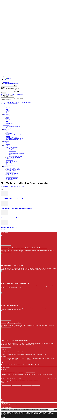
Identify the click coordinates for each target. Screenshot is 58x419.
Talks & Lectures (13, 154)
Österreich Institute (10, 165)
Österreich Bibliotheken (11, 163)
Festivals (8, 119)
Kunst (7, 118)
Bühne (7, 117)
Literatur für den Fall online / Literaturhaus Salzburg (16, 208)
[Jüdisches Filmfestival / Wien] (4, 224)
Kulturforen (8, 162)
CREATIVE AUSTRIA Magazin (13, 139)
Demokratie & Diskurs (11, 170)
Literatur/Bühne (9, 133)
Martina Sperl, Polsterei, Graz (9, 305)
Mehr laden (3, 230)
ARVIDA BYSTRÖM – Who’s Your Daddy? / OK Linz (17, 199)
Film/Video (11, 148)
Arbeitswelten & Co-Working (12, 168)
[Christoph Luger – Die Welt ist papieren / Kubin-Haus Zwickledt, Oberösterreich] (6, 245)
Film (7, 121)
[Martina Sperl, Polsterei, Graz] (6, 302)
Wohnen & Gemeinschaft (12, 178)
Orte (4, 106)
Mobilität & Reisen (10, 174)
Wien (7, 111)
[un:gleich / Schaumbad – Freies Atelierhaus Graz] (6, 280)
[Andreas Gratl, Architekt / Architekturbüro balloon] (6, 337)
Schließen (3, 417)
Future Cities (9, 123)
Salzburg (8, 110)
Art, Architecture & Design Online (14, 134)
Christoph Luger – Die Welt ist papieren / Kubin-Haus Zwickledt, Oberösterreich (24, 248)
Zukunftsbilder (9, 179)
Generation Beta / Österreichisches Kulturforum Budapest (17, 217)
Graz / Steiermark (10, 107)
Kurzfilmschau (9, 160)
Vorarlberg (8, 112)
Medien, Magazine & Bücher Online (14, 138)
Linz (7, 109)
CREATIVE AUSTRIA (6, 347)
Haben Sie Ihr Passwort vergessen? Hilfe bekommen (12, 94)
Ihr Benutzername (18, 89)
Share (2, 362)
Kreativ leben (5, 166)
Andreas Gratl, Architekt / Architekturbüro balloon (15, 340)
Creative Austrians (6, 141)
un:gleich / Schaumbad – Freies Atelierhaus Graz (15, 283)
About (4, 79)
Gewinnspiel (6, 82)
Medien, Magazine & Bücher (15, 156)
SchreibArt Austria (10, 158)
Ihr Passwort (16, 91)
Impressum (5, 403)
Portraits (8, 142)
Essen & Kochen (10, 172)
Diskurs (8, 144)
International (5, 145)
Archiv (5, 80)
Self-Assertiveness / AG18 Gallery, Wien (12, 265)
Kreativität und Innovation (12, 173)
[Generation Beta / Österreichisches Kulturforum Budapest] (4, 215)
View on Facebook (5, 361)
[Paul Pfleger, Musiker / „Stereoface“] (6, 320)
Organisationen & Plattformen (13, 126)
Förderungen (9, 127)
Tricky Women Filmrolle (11, 161)
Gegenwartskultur (6, 114)
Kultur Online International (12, 147)
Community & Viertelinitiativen (13, 169)
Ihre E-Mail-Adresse (18, 98)
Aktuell (8, 115)
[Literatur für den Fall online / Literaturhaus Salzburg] (4, 205)
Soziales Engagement (11, 175)
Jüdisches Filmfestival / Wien (9, 227)
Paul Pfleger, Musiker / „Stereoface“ (11, 323)
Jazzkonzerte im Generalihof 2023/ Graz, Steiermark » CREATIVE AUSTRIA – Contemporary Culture (24, 354)
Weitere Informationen (43, 409)
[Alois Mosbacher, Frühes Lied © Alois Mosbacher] (12, 186)
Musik (7, 122)
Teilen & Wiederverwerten (12, 177)
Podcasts (8, 136)
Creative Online (5, 129)
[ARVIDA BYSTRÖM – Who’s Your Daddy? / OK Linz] (4, 196)
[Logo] (5, 103)
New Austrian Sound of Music (13, 157)
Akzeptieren (50, 409)
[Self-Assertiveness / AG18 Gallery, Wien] (6, 262)
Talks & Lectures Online (11, 137)
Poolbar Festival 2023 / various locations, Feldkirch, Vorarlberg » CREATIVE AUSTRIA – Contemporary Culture (26, 374)
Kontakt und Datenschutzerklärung (11, 83)
